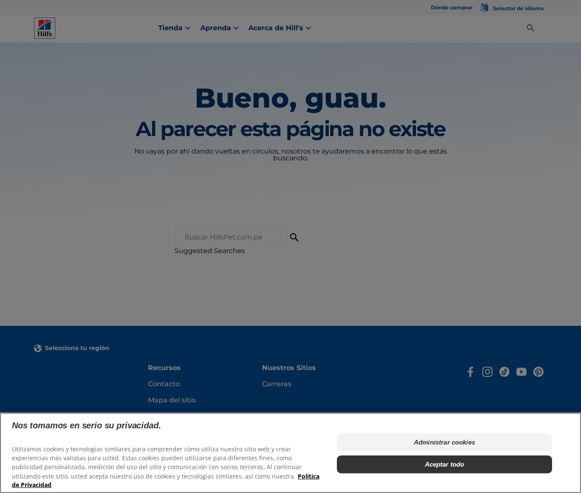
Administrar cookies (444, 442)
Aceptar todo (444, 464)
